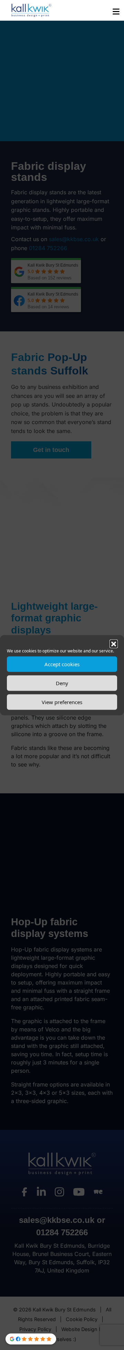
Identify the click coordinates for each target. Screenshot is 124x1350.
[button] (113, 643)
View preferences (62, 702)
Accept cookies (62, 664)
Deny (62, 683)
